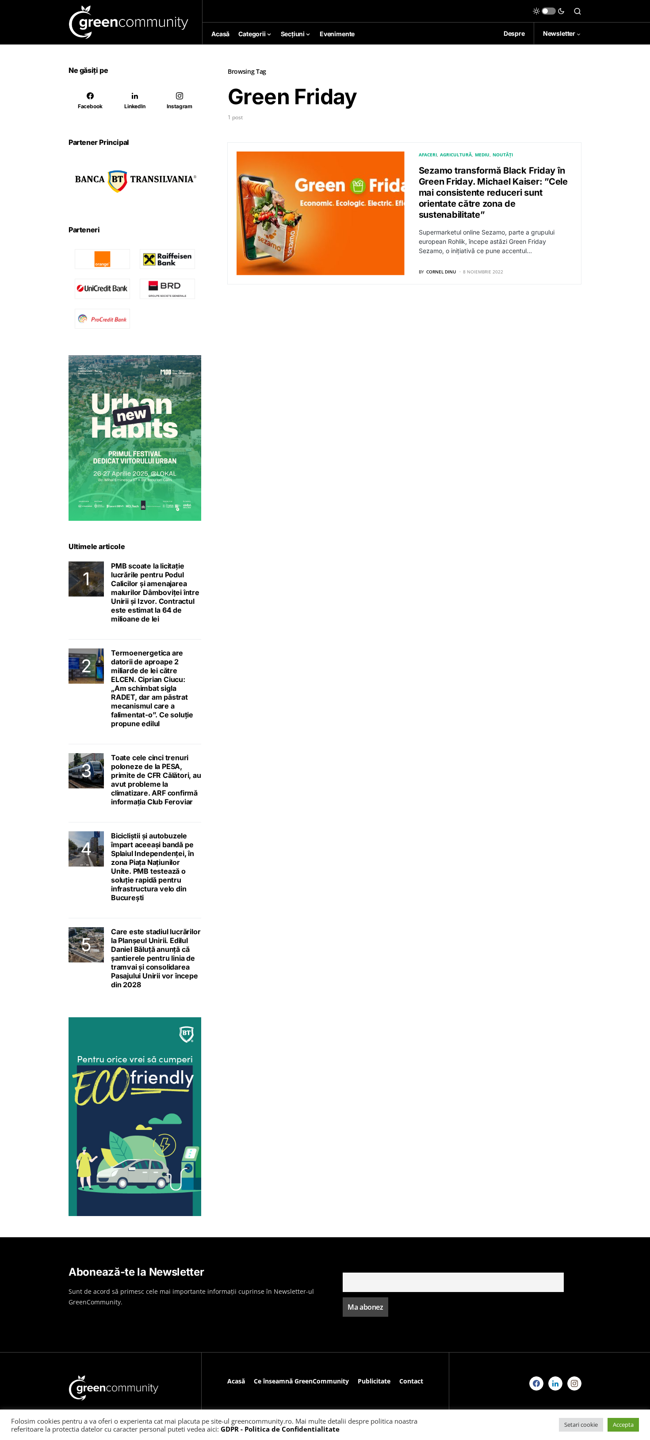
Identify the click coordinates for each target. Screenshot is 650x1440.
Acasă (236, 1381)
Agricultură (456, 155)
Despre (514, 33)
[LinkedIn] (555, 1383)
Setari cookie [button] (581, 1425)
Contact (411, 1381)
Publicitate (374, 1381)
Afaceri (428, 155)
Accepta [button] (623, 1425)
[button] (549, 11)
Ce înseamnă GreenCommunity (301, 1381)
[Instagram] (574, 1383)
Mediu (482, 155)
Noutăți (503, 155)
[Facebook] (536, 1383)
